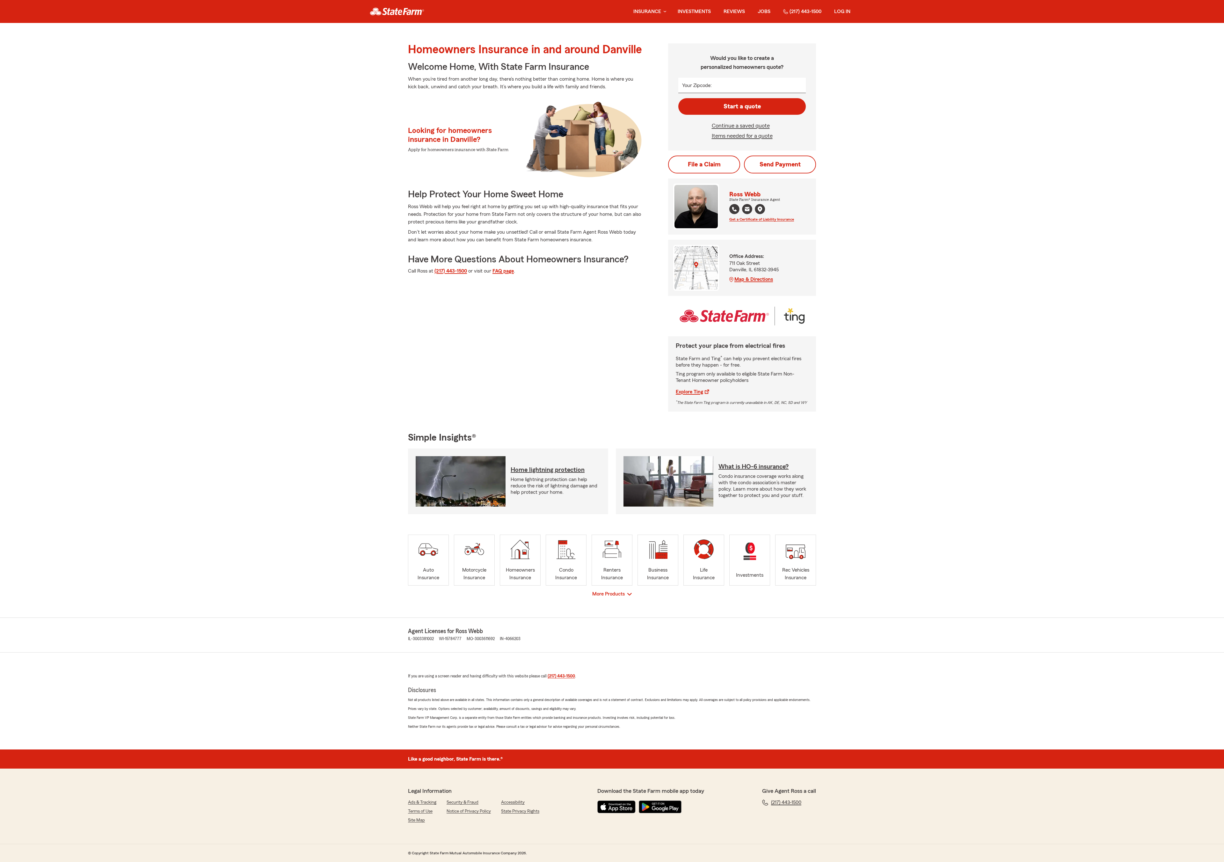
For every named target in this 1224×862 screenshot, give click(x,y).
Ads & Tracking (422, 802)
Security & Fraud (462, 802)
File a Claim (704, 164)
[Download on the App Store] (616, 806)
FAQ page (503, 271)
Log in (842, 11)
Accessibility (513, 802)
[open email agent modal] (747, 210)
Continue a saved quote (741, 125)
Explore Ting (689, 391)
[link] (397, 11)
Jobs (764, 11)
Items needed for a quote (742, 136)
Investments (694, 11)
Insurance (647, 11)
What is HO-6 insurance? (753, 467)
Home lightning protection (548, 470)
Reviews (734, 11)
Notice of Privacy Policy (469, 811)
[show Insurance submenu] (663, 11)
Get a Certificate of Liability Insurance (761, 219)
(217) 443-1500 (805, 11)
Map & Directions (753, 279)
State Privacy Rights (520, 811)
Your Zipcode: (697, 85)
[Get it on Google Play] (660, 806)
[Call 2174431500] (734, 209)
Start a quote (742, 106)
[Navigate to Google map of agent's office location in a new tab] (760, 209)
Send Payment (780, 164)
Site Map (416, 820)
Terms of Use (420, 811)
